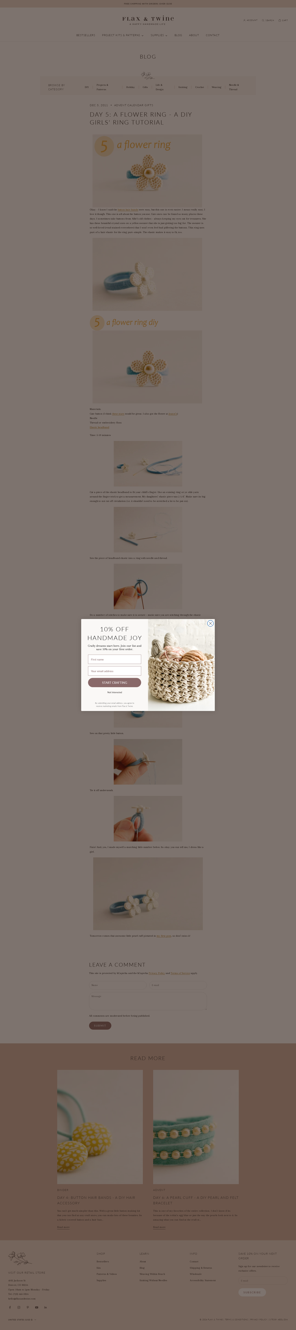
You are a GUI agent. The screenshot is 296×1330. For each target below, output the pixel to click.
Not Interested (114, 692)
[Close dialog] (210, 623)
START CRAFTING (114, 682)
